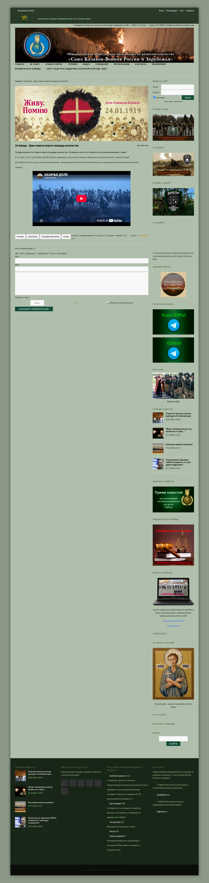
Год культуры (115, 822)
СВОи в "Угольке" (122, 25)
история (20, 236)
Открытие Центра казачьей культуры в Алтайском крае (178, 414)
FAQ (181, 10)
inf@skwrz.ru (162, 812)
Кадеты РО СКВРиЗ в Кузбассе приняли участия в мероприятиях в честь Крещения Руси (169, 25)
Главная (18, 81)
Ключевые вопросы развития (179, 444)
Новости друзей (116, 836)
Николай (119, 236)
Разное (113, 831)
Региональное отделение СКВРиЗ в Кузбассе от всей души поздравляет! (178, 462)
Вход (161, 10)
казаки (66, 236)
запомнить (160, 98)
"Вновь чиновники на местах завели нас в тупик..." (179, 430)
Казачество (32, 236)
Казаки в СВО (173, 401)
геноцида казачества (50, 236)
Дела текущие (115, 803)
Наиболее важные (86, 236)
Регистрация (171, 10)
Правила (190, 10)
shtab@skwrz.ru (163, 795)
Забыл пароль (168, 101)
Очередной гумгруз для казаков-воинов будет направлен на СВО (84, 25)
